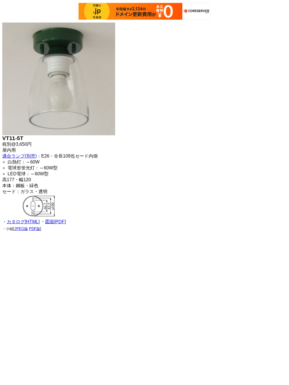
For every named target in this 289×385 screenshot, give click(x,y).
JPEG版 (21, 229)
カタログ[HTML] (23, 221)
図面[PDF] (55, 221)
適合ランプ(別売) (19, 156)
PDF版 (34, 229)
